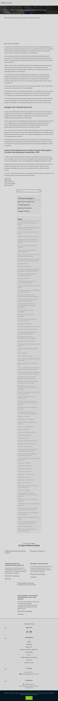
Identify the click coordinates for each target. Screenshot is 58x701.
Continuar (29, 698)
